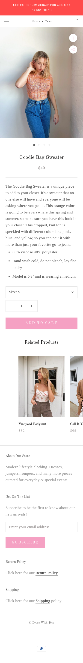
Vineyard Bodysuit (32, 424)
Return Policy (47, 573)
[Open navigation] (6, 21)
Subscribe (25, 542)
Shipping (43, 601)
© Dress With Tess (41, 622)
